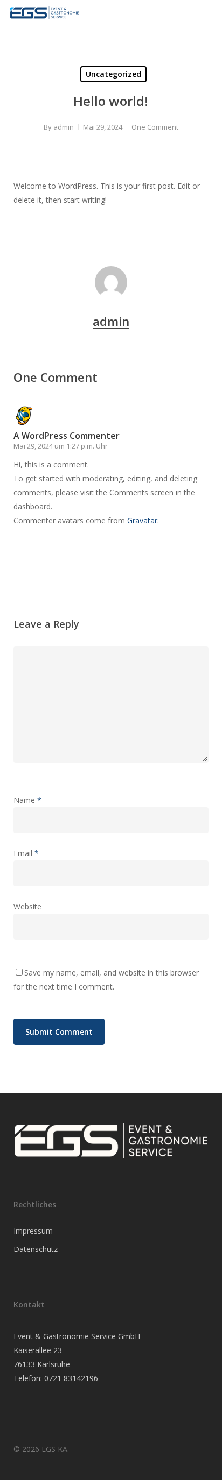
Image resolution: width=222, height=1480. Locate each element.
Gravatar (142, 520)
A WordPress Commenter (66, 436)
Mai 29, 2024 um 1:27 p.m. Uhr (60, 446)
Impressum (33, 1231)
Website (27, 906)
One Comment (154, 127)
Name (27, 800)
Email (26, 853)
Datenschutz (35, 1249)
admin (63, 127)
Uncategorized (113, 74)
